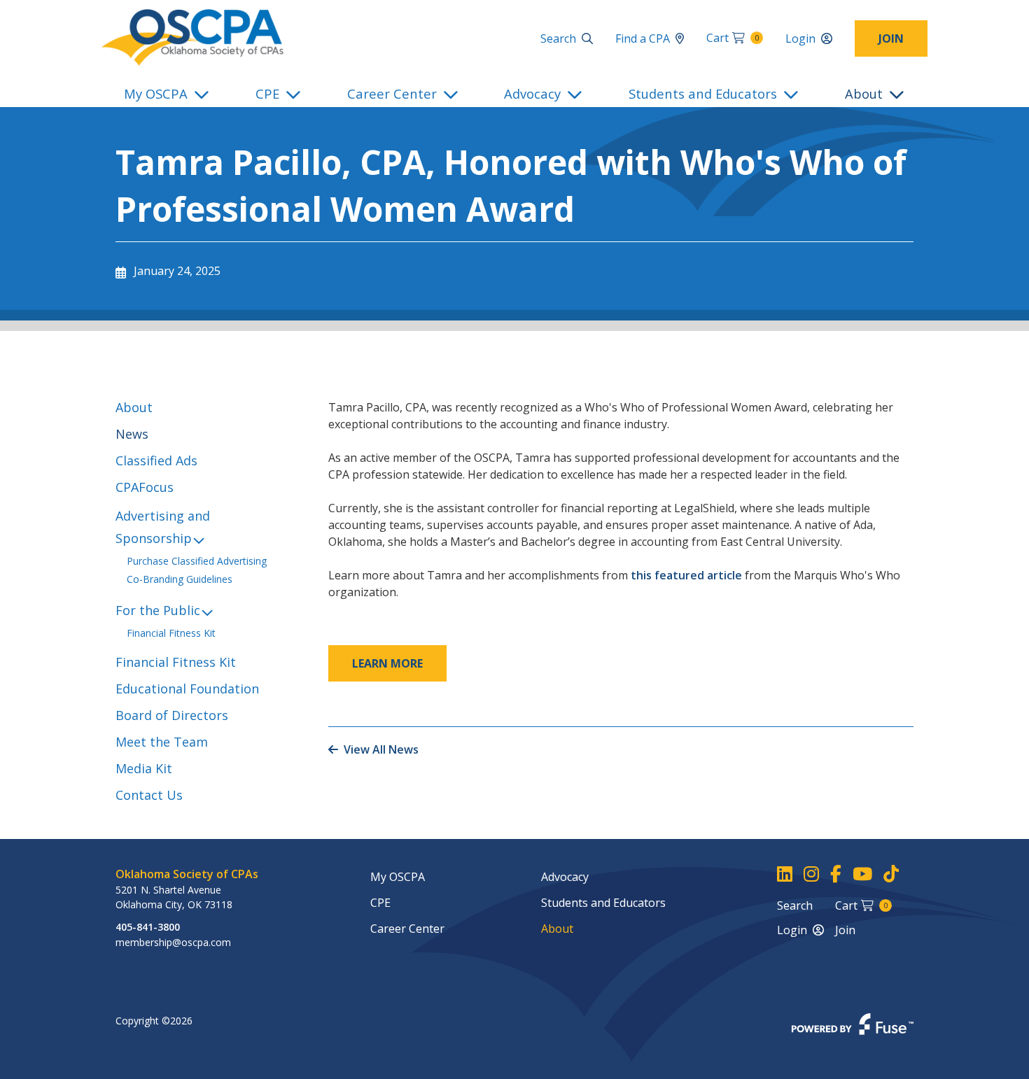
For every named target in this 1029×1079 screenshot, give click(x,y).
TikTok (891, 874)
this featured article (688, 575)
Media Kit (143, 768)
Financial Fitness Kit (171, 633)
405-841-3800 (147, 926)
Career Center (392, 93)
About (864, 93)
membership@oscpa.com (173, 942)
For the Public (157, 610)
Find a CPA (642, 38)
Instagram (811, 874)
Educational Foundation (187, 688)
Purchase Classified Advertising (197, 560)
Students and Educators (703, 93)
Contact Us (149, 795)
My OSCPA (156, 93)
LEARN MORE (387, 663)
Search (558, 38)
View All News (381, 749)
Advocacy (532, 93)
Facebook (835, 874)
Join (891, 38)
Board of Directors (171, 715)
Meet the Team (161, 741)
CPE (267, 93)
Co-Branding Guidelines (179, 579)
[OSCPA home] (193, 36)
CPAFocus (144, 487)
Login (800, 38)
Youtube (862, 874)
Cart (732, 37)
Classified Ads (156, 460)
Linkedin (784, 874)
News (131, 433)
